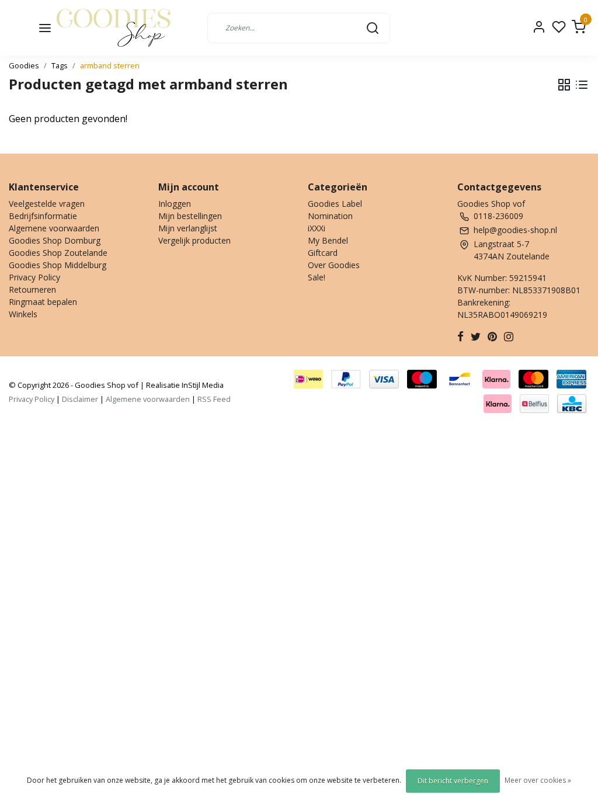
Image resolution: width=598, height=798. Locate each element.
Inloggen (174, 203)
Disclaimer (80, 399)
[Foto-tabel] (564, 84)
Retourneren (32, 289)
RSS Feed (214, 399)
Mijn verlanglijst (187, 228)
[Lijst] (581, 84)
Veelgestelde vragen (47, 203)
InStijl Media (202, 385)
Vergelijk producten (194, 240)
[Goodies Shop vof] (114, 28)
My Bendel (328, 240)
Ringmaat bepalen (43, 301)
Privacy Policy (34, 277)
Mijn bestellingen (190, 215)
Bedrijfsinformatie (43, 215)
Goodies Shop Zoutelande (58, 252)
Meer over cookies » (538, 780)
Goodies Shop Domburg (54, 240)
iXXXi (316, 228)
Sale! (316, 277)
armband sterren (110, 65)
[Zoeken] (373, 27)
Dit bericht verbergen (453, 781)
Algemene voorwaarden (54, 228)
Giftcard (323, 252)
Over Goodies (334, 264)
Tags (59, 65)
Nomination (330, 215)
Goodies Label (335, 203)
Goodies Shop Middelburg (57, 264)
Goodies (24, 65)
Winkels (23, 314)
